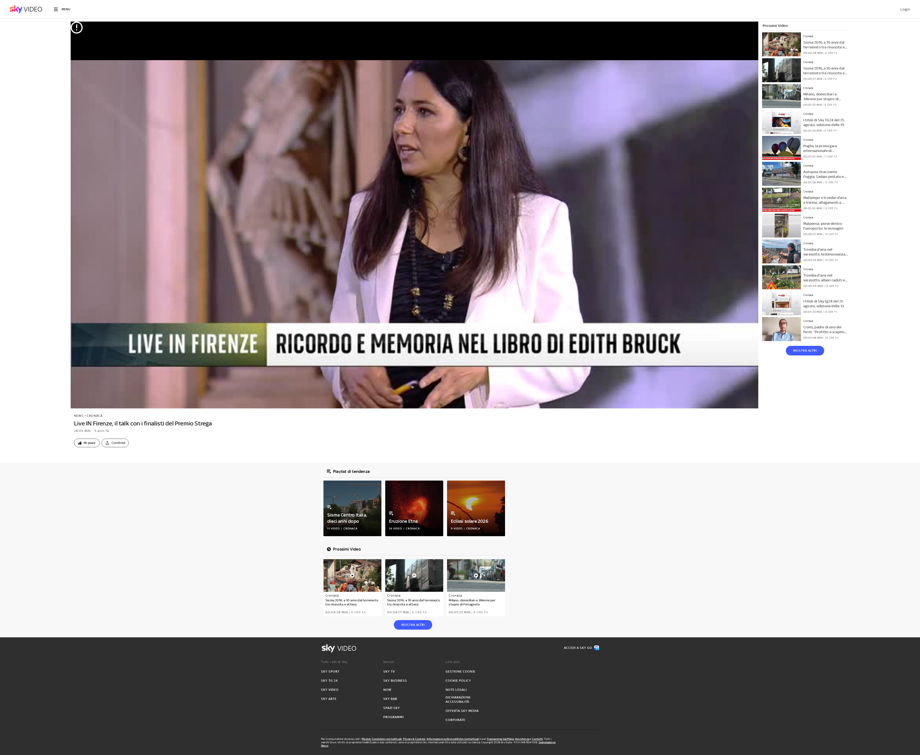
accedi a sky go (578, 648)
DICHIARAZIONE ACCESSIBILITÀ (458, 699)
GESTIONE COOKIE (460, 671)
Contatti (537, 739)
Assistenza (522, 739)
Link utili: (453, 662)
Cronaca (95, 416)
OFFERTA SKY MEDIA (462, 711)
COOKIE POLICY (458, 680)
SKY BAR (390, 699)
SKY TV (389, 671)
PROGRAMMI (393, 717)
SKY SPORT (330, 671)
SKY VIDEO (330, 689)
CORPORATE (455, 720)
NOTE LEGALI (456, 689)
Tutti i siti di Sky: (334, 662)
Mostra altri (805, 350)
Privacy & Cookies (414, 739)
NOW (387, 689)
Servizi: (389, 662)
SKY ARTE (329, 699)
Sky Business (395, 680)
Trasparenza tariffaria (500, 739)
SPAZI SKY (391, 708)
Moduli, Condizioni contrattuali (382, 739)
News (79, 416)
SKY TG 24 (329, 680)
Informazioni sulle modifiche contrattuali (453, 739)
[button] (87, 443)
